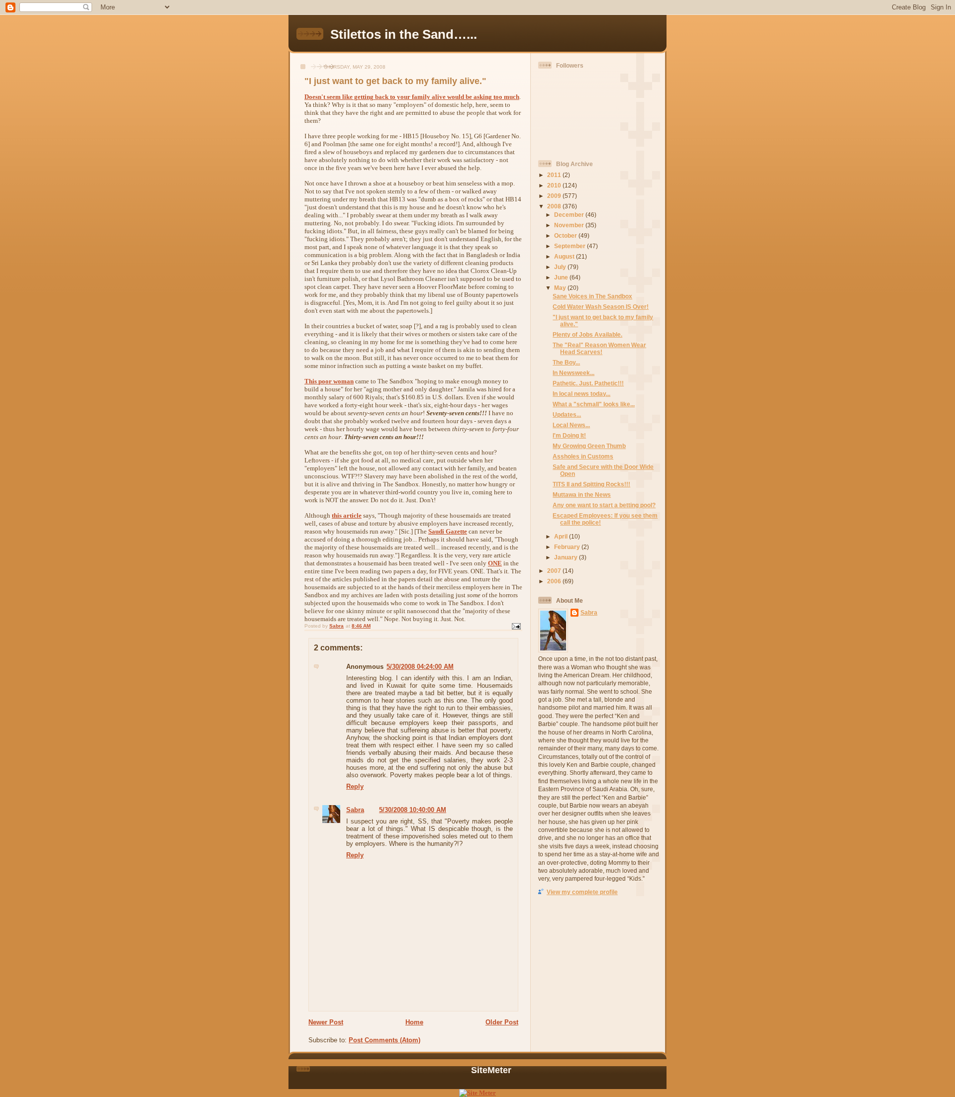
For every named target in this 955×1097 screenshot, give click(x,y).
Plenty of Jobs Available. (587, 334)
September (570, 246)
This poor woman (329, 381)
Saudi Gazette (447, 531)
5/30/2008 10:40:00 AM (412, 810)
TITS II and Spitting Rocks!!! (591, 484)
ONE (495, 563)
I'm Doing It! (569, 435)
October (566, 235)
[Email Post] (515, 626)
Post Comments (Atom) (384, 1040)
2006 (555, 581)
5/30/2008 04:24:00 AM (420, 666)
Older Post (501, 1022)
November (569, 225)
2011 (555, 175)
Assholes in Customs (583, 456)
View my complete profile (582, 892)
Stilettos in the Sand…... (403, 34)
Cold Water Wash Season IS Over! (601, 306)
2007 (555, 570)
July (561, 267)
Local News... (571, 425)
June (562, 277)
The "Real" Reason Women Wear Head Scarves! (599, 348)
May (561, 287)
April (561, 536)
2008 (555, 206)
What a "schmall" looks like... (594, 404)
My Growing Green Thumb (589, 446)
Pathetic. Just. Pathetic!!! (588, 383)
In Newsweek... (573, 372)
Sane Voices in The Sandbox (592, 296)
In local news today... (581, 393)
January (566, 557)
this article (347, 515)
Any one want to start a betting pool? (604, 505)
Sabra (355, 810)
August (565, 256)
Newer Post (325, 1022)
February (567, 547)
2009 (555, 195)
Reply (355, 786)
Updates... (567, 414)
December (569, 214)
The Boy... (566, 362)
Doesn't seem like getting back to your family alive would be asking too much (411, 96)
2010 (555, 185)
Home (414, 1022)
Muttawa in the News (582, 494)
